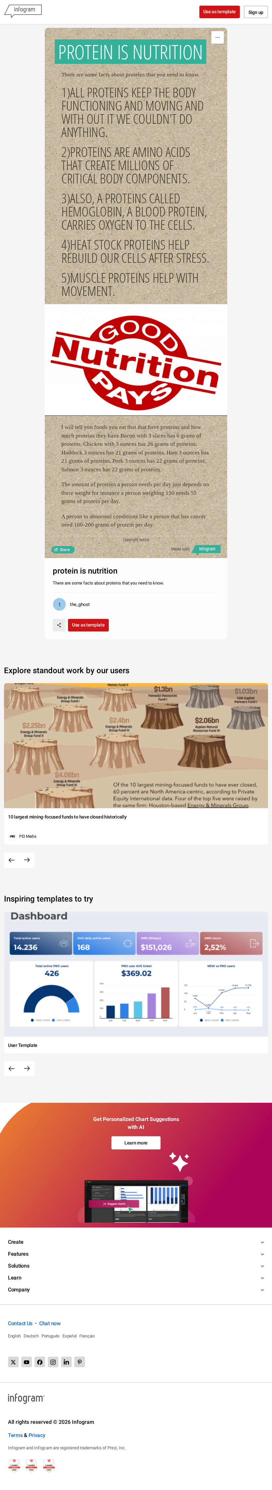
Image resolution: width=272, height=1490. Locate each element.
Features (18, 1254)
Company (19, 1289)
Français (87, 1335)
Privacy (37, 1435)
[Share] (59, 625)
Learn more (136, 1142)
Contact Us (20, 1323)
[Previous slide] (11, 860)
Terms (15, 1435)
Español (69, 1335)
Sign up (255, 12)
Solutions (18, 1266)
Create (15, 1242)
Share (65, 549)
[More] (217, 37)
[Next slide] (27, 860)
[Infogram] (23, 12)
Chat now (50, 1323)
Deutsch (31, 1335)
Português (50, 1335)
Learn (15, 1278)
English (14, 1335)
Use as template (219, 11)
